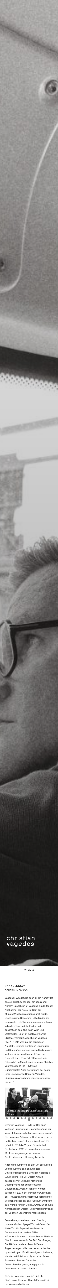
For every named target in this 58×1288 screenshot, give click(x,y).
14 (29, 1120)
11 (44, 1118)
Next (49, 1101)
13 (51, 1118)
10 (40, 1118)
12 (47, 1118)
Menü (31, 970)
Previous (8, 1101)
